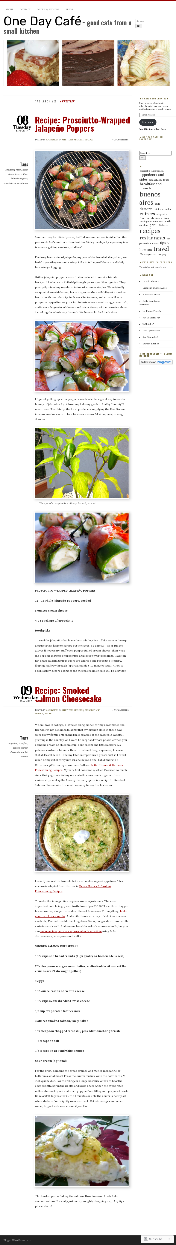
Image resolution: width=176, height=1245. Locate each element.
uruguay (162, 254)
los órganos (146, 221)
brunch (16, 747)
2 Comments (121, 139)
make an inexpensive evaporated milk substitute (71, 931)
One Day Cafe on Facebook (151, 138)
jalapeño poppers (19, 178)
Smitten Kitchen (151, 343)
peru (153, 225)
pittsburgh (163, 225)
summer (24, 183)
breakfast (23, 743)
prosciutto (8, 183)
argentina (155, 179)
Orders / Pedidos (48, 9)
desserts (146, 209)
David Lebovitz (151, 281)
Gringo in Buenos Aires (155, 287)
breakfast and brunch (150, 186)
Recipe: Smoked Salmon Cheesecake (68, 694)
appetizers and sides (72, 139)
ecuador (166, 209)
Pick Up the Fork (151, 330)
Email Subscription (155, 98)
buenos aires (150, 198)
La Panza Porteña (152, 311)
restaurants (152, 238)
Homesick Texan (151, 294)
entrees (147, 214)
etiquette (161, 214)
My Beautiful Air (151, 317)
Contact (25, 9)
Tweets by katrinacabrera (152, 267)
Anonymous (52, 139)
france (158, 218)
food (17, 174)
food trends (147, 218)
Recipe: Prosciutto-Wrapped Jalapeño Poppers (82, 124)
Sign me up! (148, 122)
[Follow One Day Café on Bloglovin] (156, 364)
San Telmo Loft (150, 337)
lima (166, 218)
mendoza (158, 221)
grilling (24, 174)
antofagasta (157, 170)
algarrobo (145, 170)
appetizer (9, 169)
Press (69, 9)
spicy (16, 183)
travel (161, 249)
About (9, 9)
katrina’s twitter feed (157, 262)
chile (157, 203)
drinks (157, 209)
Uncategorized (148, 254)
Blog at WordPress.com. (17, 1240)
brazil (166, 179)
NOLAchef (148, 324)
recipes (89, 139)
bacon (18, 169)
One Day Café (42, 21)
